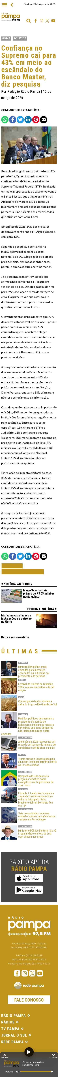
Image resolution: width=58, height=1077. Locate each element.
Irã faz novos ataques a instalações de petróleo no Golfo (16, 618)
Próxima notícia (40, 609)
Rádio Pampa (10, 17)
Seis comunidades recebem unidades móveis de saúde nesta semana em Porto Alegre (36, 816)
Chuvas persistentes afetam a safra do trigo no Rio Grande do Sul (37, 703)
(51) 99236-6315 (41, 963)
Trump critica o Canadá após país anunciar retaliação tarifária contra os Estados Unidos (37, 762)
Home (6, 38)
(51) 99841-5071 (37, 959)
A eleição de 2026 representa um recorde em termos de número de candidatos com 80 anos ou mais (37, 744)
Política (20, 38)
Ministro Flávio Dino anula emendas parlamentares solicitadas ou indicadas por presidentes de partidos (33, 671)
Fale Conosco (29, 1000)
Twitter (47, 20)
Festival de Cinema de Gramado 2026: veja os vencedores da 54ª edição (36, 687)
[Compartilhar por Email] (43, 119)
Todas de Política (22, 571)
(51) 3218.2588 (34, 955)
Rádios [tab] (8, 1022)
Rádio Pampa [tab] (13, 1016)
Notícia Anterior (18, 584)
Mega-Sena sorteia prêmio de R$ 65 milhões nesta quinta (39, 593)
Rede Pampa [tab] (12, 1042)
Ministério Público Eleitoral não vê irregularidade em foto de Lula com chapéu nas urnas (37, 833)
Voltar (13, 565)
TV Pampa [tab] (10, 1029)
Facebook (35, 20)
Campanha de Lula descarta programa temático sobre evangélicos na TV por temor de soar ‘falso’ (36, 781)
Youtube (53, 20)
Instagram (41, 20)
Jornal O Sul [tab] (14, 1035)
